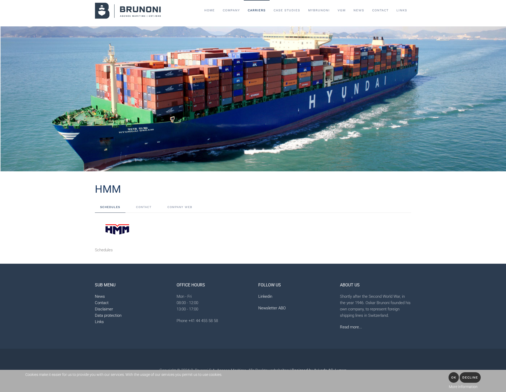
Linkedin (265, 296)
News (358, 10)
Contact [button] (380, 10)
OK (453, 377)
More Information (463, 387)
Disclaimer (104, 309)
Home (209, 10)
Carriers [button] (257, 10)
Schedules (104, 250)
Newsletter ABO (272, 308)
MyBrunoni (319, 10)
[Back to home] (128, 10)
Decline (470, 377)
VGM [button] (342, 10)
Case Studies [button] (287, 10)
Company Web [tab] (179, 207)
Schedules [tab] (110, 207)
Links (401, 10)
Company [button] (231, 10)
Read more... (351, 327)
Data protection (108, 315)
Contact (102, 302)
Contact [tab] (144, 207)
